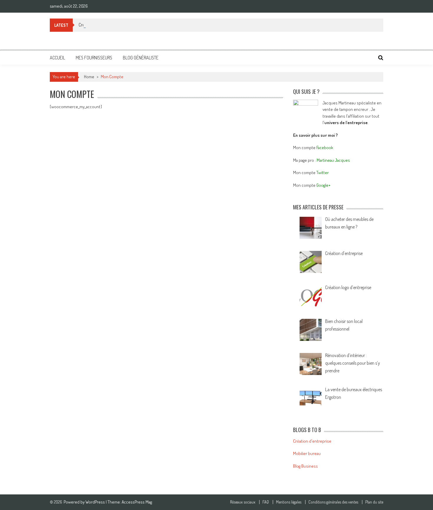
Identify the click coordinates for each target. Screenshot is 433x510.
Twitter (322, 172)
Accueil (57, 58)
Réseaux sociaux (242, 502)
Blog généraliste (140, 58)
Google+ (323, 185)
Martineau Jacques (333, 160)
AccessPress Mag (137, 502)
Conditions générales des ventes (333, 502)
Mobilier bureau (307, 453)
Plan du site (374, 502)
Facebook (324, 147)
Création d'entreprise (312, 441)
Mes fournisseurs (94, 58)
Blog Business (305, 466)
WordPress (95, 502)
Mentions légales (288, 502)
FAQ (265, 502)
